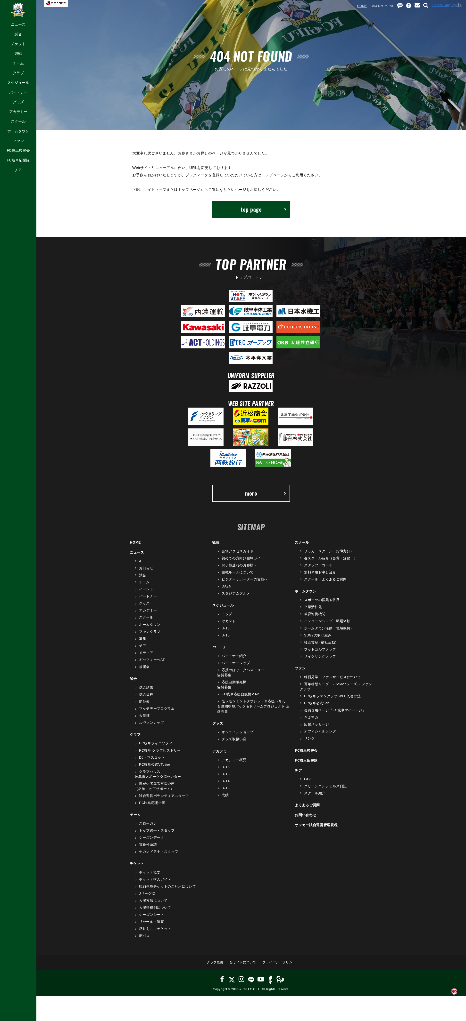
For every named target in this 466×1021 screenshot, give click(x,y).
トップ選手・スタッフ (157, 830)
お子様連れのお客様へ (239, 565)
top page (251, 209)
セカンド (229, 621)
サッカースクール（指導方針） (329, 551)
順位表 (144, 701)
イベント (146, 589)
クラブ (18, 73)
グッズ (18, 102)
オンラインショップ (238, 732)
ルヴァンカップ (151, 722)
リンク (309, 738)
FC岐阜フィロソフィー (157, 743)
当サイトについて (243, 962)
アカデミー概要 (234, 760)
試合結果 (146, 687)
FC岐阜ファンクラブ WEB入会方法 (332, 696)
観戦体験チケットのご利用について (167, 886)
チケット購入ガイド (155, 879)
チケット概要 (149, 872)
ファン (18, 141)
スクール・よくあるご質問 (325, 579)
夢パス (144, 936)
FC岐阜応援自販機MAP (240, 694)
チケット (18, 44)
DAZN (226, 586)
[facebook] (222, 979)
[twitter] (231, 979)
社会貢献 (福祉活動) (320, 642)
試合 (18, 34)
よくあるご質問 (307, 805)
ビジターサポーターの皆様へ (245, 579)
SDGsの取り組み (318, 635)
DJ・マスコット (152, 757)
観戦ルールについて (238, 572)
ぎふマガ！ (313, 717)
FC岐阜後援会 (18, 150)
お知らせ (146, 568)
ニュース (18, 24)
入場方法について (153, 900)
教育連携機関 (314, 614)
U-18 (226, 628)
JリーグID (147, 893)
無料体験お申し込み (320, 572)
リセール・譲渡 (151, 922)
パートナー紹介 (234, 656)
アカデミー (18, 112)
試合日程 (146, 694)
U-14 (226, 781)
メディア (146, 653)
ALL (142, 561)
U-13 (226, 788)
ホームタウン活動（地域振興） (329, 628)
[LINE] (251, 979)
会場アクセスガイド (238, 551)
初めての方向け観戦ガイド (243, 558)
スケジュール (18, 82)
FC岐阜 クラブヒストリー (160, 750)
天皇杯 (144, 715)
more (251, 493)
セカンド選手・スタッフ (158, 851)
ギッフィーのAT (152, 660)
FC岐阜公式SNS (317, 703)
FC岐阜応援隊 (18, 160)
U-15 (226, 635)
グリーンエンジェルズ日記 (325, 786)
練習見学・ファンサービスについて (332, 677)
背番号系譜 (148, 844)
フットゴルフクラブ (320, 649)
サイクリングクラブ (320, 656)
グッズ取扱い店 (234, 739)
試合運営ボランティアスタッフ (164, 796)
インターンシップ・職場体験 (327, 621)
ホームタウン (18, 131)
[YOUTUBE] (261, 979)
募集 (142, 639)
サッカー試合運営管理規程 (316, 825)
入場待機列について (155, 907)
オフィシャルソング (320, 731)
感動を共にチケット (155, 929)
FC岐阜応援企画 (152, 803)
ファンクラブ (149, 632)
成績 (225, 795)
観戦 (18, 53)
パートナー (18, 92)
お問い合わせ (305, 815)
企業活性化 (313, 607)
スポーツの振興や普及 (322, 600)
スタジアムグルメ (236, 593)
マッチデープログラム (157, 708)
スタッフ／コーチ (318, 565)
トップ (227, 614)
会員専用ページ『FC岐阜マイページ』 (335, 710)
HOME (362, 6)
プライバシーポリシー (279, 962)
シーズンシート (151, 914)
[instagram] (241, 979)
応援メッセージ (316, 724)
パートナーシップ (236, 663)
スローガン (148, 823)
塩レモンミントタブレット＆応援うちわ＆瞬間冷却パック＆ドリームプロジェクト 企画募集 (253, 706)
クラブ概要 (215, 962)
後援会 (144, 667)
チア (18, 170)
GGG (308, 779)
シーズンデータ (151, 837)
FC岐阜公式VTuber (154, 764)
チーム (18, 63)
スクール (18, 121)
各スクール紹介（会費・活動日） (330, 558)
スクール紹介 (314, 793)
